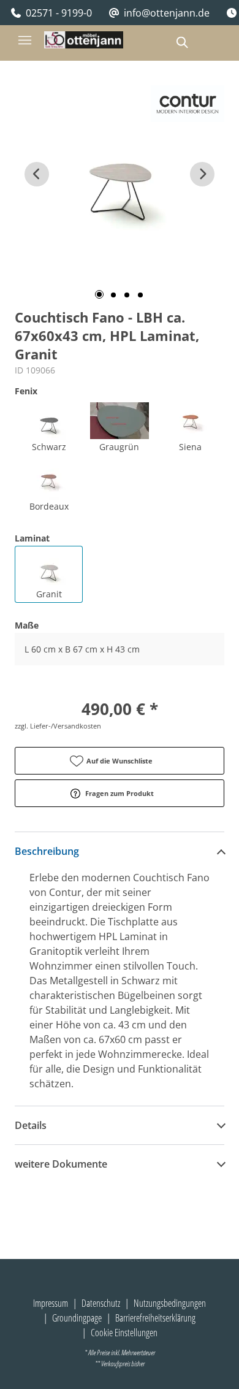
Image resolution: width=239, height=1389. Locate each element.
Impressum (50, 1303)
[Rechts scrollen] (202, 174)
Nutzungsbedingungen (170, 1303)
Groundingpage (77, 1318)
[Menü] (24, 40)
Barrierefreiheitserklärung (155, 1318)
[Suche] (181, 42)
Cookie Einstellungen (124, 1332)
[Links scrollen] (37, 174)
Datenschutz (101, 1303)
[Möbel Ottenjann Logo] (83, 39)
